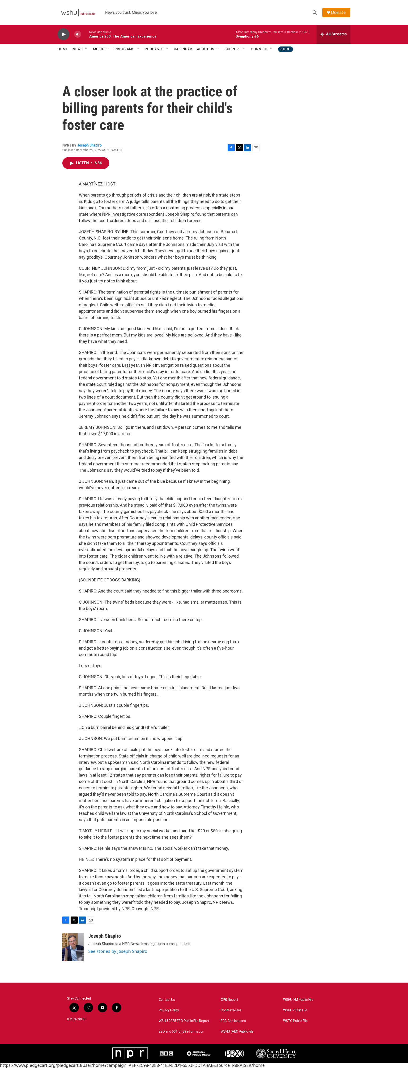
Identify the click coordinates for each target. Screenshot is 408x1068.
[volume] (78, 34)
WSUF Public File (295, 1010)
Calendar (183, 49)
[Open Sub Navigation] (86, 49)
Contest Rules (231, 1010)
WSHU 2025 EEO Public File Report (184, 1021)
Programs (125, 49)
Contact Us (167, 999)
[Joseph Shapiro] (73, 947)
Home (63, 49)
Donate (338, 12)
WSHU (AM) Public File (237, 1031)
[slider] (85, 34)
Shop (285, 49)
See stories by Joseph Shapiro (117, 951)
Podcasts (154, 49)
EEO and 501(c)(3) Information (181, 1031)
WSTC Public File (295, 1021)
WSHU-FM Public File (298, 999)
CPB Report (229, 999)
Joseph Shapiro (89, 145)
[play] (63, 34)
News (78, 49)
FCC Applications (233, 1021)
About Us (205, 49)
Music (98, 49)
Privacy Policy (169, 1010)
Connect (259, 49)
